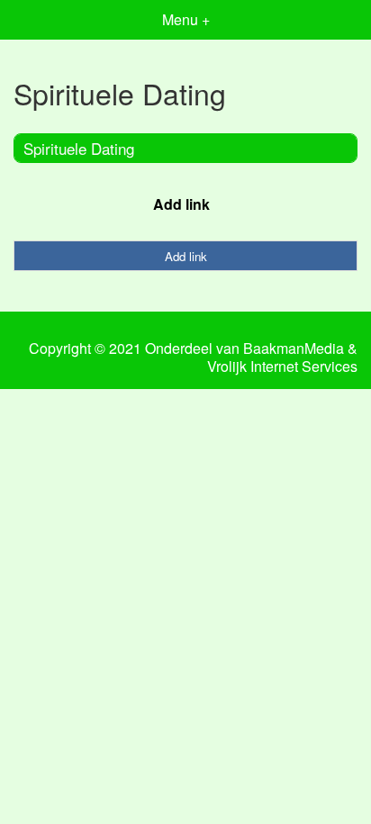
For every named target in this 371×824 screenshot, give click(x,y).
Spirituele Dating (78, 148)
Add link (181, 204)
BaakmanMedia (293, 349)
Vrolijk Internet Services (282, 367)
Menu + (186, 19)
